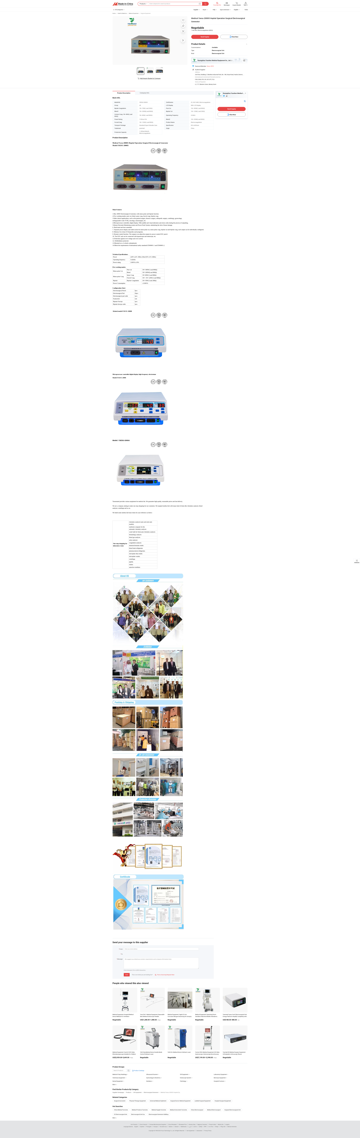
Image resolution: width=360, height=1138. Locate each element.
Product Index (212, 1124)
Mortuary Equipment (220, 1078)
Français (155, 1126)
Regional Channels (202, 1124)
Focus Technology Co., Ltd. (168, 1130)
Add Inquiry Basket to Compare (150, 78)
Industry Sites (192, 1124)
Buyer (204, 10)
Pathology (183, 1081)
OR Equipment (184, 1074)
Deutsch (177, 1126)
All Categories (119, 10)
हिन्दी (205, 1126)
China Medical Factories (121, 1110)
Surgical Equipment (146, 13)
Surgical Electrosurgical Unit (232, 1110)
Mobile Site (220, 1124)
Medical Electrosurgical (213, 1110)
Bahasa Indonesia (232, 1126)
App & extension (224, 10)
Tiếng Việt (222, 1126)
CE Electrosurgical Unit (120, 1114)
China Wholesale (172, 1124)
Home (114, 13)
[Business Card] (245, 101)
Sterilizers (149, 1081)
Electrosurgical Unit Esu (138, 1114)
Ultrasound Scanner (152, 1074)
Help (214, 10)
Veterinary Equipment (118, 1078)
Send (126, 975)
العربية (190, 1126)
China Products (143, 1124)
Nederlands (183, 1126)
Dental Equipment (117, 1081)
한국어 (195, 1126)
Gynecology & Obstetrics (153, 1078)
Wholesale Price (183, 1124)
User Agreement (190, 1130)
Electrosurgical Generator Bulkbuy (158, 1114)
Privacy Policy (207, 1130)
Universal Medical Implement (158, 1101)
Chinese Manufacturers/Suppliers (157, 1124)
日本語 (200, 1126)
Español (142, 1126)
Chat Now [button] (235, 37)
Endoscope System (185, 1078)
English (136, 1126)
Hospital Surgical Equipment (223, 1101)
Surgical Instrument (119, 1101)
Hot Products (134, 1124)
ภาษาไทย (210, 1126)
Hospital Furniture (219, 1081)
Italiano (171, 1126)
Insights (227, 1124)
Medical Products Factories (140, 1110)
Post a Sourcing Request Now (164, 975)
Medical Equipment (134, 13)
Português (148, 1126)
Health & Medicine (122, 13)
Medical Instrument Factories (178, 1110)
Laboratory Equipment (220, 1074)
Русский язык (163, 1126)
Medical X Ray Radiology (119, 1074)
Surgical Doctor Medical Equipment (180, 1101)
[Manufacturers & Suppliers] (122, 4)
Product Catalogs (139, 1070)
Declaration (199, 1130)
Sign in (246, 5)
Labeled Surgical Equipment (203, 1101)
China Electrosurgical (197, 1110)
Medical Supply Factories (159, 1110)
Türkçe (216, 1126)
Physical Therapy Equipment (137, 1101)
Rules (246, 10)
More (114, 1118)
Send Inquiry (205, 37)
